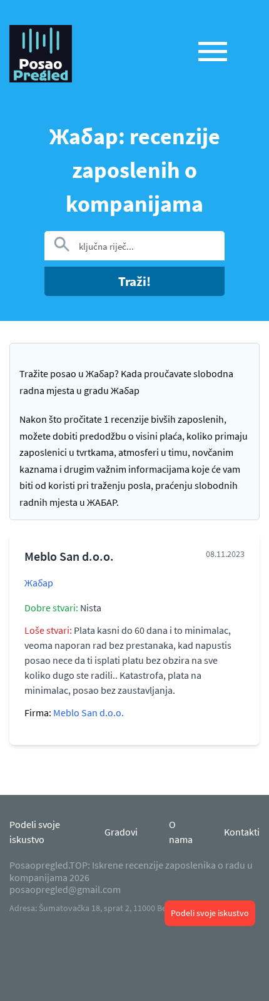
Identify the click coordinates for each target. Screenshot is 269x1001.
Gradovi (121, 832)
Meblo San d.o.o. (88, 712)
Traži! (134, 281)
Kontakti (242, 832)
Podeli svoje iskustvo (210, 913)
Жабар (38, 582)
